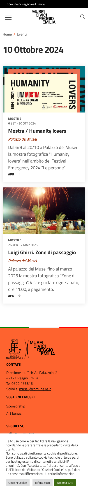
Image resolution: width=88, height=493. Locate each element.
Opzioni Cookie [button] (17, 482)
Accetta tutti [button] (65, 482)
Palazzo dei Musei (22, 139)
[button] (82, 16)
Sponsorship (15, 406)
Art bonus (13, 413)
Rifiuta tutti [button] (42, 482)
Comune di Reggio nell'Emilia (26, 4)
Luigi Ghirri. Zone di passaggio (42, 252)
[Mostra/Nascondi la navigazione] (8, 17)
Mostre (14, 118)
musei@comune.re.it (35, 389)
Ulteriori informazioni (60, 474)
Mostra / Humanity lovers (37, 131)
